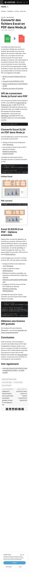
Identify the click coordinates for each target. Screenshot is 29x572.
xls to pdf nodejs (18, 382)
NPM (23, 118)
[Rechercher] (27, 2)
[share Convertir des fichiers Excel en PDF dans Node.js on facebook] (16, 409)
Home (3, 7)
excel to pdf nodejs (7, 382)
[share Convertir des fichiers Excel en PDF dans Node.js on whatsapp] (19, 409)
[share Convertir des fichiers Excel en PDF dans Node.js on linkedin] (10, 409)
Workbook (10, 144)
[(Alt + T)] (8, 6)
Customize (9, 566)
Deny (20, 566)
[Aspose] (9, 2)
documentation (22, 354)
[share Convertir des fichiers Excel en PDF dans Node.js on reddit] (13, 409)
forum (7, 359)
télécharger (4, 115)
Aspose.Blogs (10, 17)
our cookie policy (17, 559)
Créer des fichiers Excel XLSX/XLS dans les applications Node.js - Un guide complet (15, 370)
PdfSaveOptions (10, 254)
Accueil (3, 17)
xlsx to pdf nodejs (6, 385)
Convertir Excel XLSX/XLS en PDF (13, 81)
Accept (14, 562)
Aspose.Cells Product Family (9, 379)
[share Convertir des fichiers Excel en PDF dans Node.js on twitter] (7, 409)
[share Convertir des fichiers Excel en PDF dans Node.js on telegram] (22, 409)
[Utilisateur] (24, 2)
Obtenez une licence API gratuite (13, 88)
